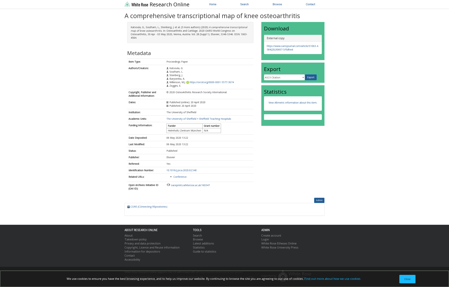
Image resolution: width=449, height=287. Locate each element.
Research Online (160, 4)
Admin (319, 200)
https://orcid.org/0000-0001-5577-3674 (212, 82)
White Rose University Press (279, 247)
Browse (277, 4)
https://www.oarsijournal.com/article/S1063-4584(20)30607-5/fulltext (292, 47)
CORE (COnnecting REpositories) (148, 206)
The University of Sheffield (181, 118)
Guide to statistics (204, 251)
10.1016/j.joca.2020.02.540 (181, 170)
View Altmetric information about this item (293, 102)
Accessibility (132, 260)
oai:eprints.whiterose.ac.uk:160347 (190, 185)
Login (265, 239)
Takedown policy (136, 239)
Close (407, 279)
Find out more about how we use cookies (332, 279)
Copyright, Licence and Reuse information (152, 247)
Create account (271, 235)
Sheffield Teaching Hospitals (215, 118)
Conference (180, 176)
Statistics (199, 247)
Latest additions (203, 243)
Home (212, 4)
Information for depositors (142, 251)
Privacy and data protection (142, 243)
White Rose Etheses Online (279, 243)
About (129, 235)
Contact (310, 4)
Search (244, 4)
